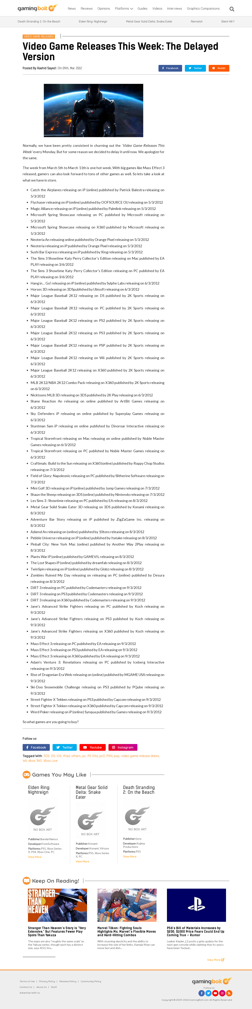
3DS (46, 756)
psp (117, 756)
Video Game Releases (39, 36)
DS (53, 756)
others (76, 756)
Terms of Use (27, 981)
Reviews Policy (67, 981)
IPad (66, 756)
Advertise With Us (30, 992)
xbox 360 (35, 761)
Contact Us (26, 987)
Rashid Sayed (46, 68)
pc (84, 756)
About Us (41, 987)
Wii (25, 761)
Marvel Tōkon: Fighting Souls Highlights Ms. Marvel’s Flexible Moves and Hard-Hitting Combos (126, 931)
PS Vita (92, 756)
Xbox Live (50, 761)
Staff (54, 987)
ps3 (102, 756)
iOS (59, 756)
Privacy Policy (47, 981)
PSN (109, 756)
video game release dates (140, 756)
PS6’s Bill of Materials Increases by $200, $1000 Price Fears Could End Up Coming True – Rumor (195, 931)
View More (35, 856)
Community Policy (91, 981)
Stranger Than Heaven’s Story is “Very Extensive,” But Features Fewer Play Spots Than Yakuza (57, 931)
